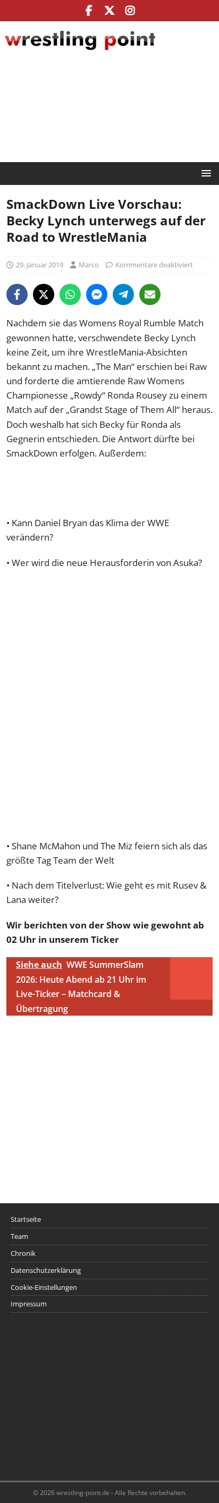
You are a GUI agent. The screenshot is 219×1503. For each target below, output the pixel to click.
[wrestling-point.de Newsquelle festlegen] (109, 508)
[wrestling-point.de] (79, 52)
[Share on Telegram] (123, 294)
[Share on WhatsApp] (70, 294)
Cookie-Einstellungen (44, 1287)
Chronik (23, 1253)
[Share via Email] (150, 294)
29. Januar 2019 (39, 264)
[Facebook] (89, 10)
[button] (204, 173)
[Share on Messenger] (96, 294)
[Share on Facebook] (17, 294)
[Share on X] (43, 294)
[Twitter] (109, 10)
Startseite (26, 1219)
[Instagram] (130, 10)
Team (19, 1236)
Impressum (29, 1303)
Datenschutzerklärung (46, 1270)
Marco (89, 264)
